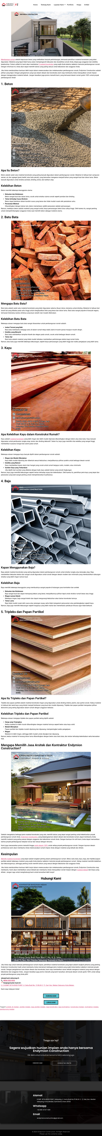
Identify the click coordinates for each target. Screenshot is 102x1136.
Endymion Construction (29, 837)
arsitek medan (25, 1007)
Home (35, 5)
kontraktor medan (91, 1007)
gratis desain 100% (41, 845)
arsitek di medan (12, 1007)
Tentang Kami (46, 5)
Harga (79, 5)
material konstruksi (17, 439)
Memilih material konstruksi (11, 859)
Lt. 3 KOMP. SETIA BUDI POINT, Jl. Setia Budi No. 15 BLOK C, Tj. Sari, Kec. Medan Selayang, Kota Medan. (37, 985)
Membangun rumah (8, 59)
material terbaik (82, 870)
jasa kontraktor (64, 1007)
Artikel (86, 5)
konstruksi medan (77, 1007)
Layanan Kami (59, 5)
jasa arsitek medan (38, 1007)
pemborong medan (7, 1009)
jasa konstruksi (51, 1007)
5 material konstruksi (46, 64)
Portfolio (70, 5)
